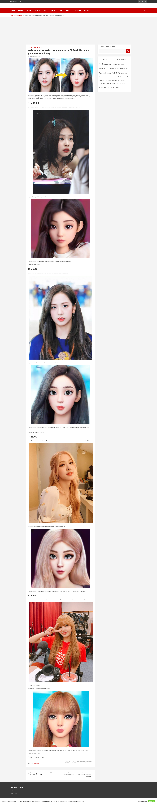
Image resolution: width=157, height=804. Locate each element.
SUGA (113, 83)
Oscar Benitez (38, 56)
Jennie (116, 68)
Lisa (100, 77)
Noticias (38, 10)
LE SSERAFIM (124, 73)
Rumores (68, 10)
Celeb (53, 10)
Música (20, 10)
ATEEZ (109, 60)
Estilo (60, 10)
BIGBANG (113, 60)
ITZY (103, 68)
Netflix (117, 77)
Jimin (121, 68)
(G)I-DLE (100, 60)
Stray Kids (108, 83)
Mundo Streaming (14, 791)
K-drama (109, 73)
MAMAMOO (105, 77)
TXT (111, 87)
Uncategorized (37, 47)
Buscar (128, 51)
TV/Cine (28, 10)
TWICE (106, 87)
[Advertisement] (78, 29)
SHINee (107, 80)
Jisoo (127, 68)
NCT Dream (113, 77)
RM (127, 77)
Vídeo (45, 10)
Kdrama (116, 72)
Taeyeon (123, 83)
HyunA (100, 68)
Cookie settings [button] (142, 801)
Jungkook (102, 73)
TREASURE (101, 87)
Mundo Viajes (13, 793)
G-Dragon (115, 64)
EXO (110, 64)
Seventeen (101, 80)
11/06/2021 (31, 56)
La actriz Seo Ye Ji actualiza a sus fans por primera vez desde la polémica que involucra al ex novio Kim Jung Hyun (77, 774)
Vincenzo (117, 87)
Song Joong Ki (121, 80)
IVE (108, 68)
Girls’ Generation (121, 64)
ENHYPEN (106, 64)
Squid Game (102, 83)
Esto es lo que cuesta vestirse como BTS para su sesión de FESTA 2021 (43, 773)
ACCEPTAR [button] (151, 801)
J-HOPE (112, 68)
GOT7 (126, 64)
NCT (109, 77)
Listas (86, 10)
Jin (124, 68)
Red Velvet (123, 77)
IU (106, 68)
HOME (13, 10)
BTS (101, 64)
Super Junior (118, 83)
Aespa (105, 60)
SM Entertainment (113, 80)
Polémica (78, 10)
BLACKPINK (36, 763)
